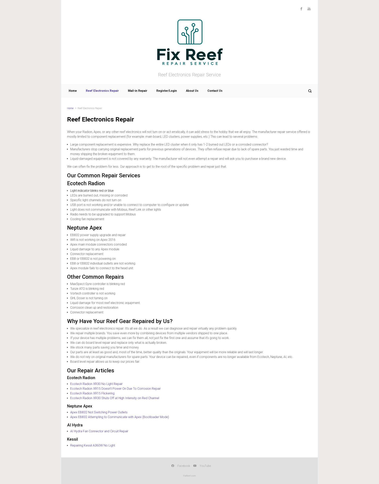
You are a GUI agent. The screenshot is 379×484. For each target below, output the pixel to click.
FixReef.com (189, 476)
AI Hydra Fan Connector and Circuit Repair (99, 431)
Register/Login (166, 91)
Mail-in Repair (137, 91)
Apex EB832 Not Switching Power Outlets (99, 412)
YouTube (205, 466)
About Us (192, 91)
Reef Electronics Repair (102, 91)
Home (73, 91)
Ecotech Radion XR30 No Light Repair (96, 384)
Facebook (183, 466)
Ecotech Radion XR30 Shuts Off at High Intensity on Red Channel (114, 398)
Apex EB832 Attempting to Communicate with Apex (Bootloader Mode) (119, 417)
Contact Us (214, 91)
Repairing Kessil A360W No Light (92, 445)
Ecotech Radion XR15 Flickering (92, 393)
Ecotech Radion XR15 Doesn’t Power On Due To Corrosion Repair (115, 389)
